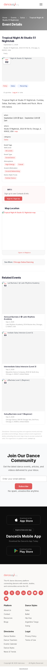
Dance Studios (9, 636)
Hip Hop (28, 618)
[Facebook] (6, 593)
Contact (7, 614)
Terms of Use (30, 640)
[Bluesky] (6, 598)
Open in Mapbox (24, 253)
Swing (27, 626)
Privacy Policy (30, 636)
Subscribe (23, 486)
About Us (7, 610)
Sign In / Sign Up (13, 199)
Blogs (6, 622)
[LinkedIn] (23, 593)
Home (4, 18)
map (16, 131)
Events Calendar (10, 644)
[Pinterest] (29, 593)
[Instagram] (17, 593)
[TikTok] (41, 593)
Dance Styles (9, 648)
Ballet (27, 614)
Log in (15, 92)
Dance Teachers (10, 640)
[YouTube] (35, 593)
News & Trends (10, 652)
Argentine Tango (32, 622)
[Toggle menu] (41, 4)
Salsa (22, 18)
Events (14, 18)
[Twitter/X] (12, 593)
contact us (31, 438)
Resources (8, 618)
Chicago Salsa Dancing (23, 262)
